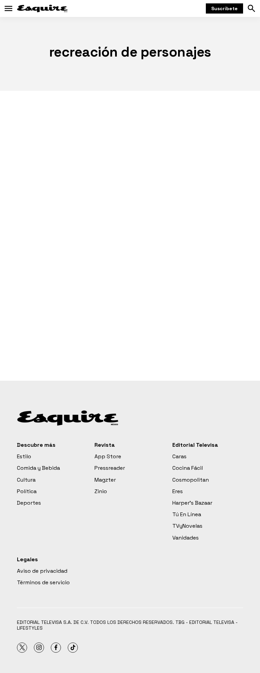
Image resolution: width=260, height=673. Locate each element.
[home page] (42, 8)
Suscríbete (224, 8)
